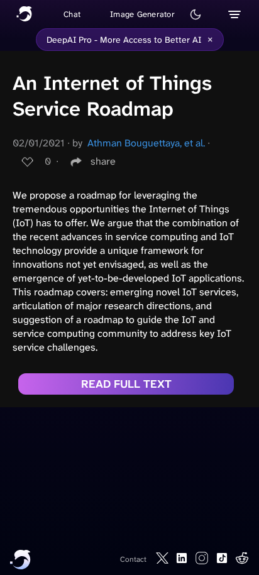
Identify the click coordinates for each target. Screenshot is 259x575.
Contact (133, 559)
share (103, 161)
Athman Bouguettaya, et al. (146, 143)
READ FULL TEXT (126, 384)
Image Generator (142, 14)
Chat (71, 14)
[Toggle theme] (195, 14)
